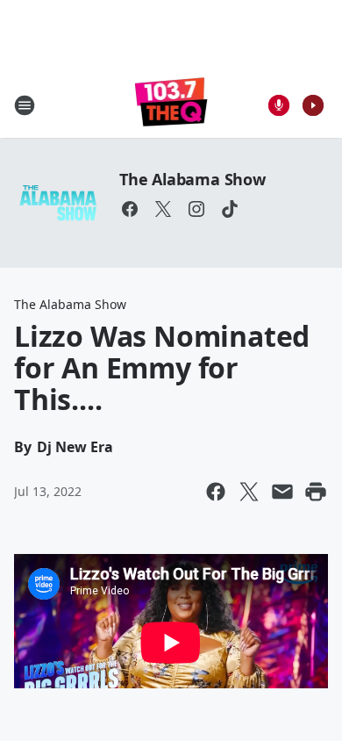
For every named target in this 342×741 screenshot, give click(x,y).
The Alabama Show (192, 179)
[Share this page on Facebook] (215, 491)
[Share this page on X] (249, 491)
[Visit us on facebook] (129, 208)
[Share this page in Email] (282, 491)
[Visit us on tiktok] (229, 208)
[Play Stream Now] (313, 105)
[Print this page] (315, 491)
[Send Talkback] (278, 105)
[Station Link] (171, 104)
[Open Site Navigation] (24, 105)
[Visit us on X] (163, 208)
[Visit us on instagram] (196, 208)
